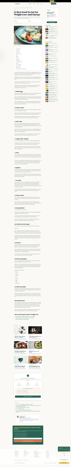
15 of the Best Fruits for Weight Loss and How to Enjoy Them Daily (25, 316)
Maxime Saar (16, 21)
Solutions (38, 3)
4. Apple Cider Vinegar (19, 53)
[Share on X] (18, 24)
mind (27, 215)
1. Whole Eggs (17, 49)
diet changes (36, 77)
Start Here (30, 3)
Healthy (16, 77)
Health (15, 9)
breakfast (20, 101)
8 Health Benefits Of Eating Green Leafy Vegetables (27, 404)
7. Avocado (17, 57)
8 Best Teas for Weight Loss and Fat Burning (22, 319)
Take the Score (54, 3)
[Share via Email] (20, 24)
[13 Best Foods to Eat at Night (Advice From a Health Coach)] (35, 330)
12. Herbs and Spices (18, 64)
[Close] (55, 1)
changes (34, 109)
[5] (29, 231)
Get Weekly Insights (52, 22)
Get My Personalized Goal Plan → (28, 396)
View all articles (21, 421)
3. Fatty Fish (17, 52)
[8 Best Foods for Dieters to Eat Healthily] (35, 345)
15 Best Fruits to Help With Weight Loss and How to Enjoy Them (20, 351)
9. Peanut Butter (18, 60)
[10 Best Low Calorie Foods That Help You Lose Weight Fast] (21, 330)
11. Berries (17, 63)
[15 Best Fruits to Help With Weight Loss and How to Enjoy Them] (21, 345)
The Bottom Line (18, 67)
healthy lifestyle (20, 140)
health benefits (27, 182)
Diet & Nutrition (17, 364)
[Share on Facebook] (14, 24)
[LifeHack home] (17, 3)
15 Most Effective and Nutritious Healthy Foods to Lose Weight (25, 317)
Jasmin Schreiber (19, 45)
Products (34, 3)
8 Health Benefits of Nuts (21, 408)
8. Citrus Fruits (18, 59)
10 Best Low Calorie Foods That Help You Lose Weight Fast (20, 337)
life (38, 197)
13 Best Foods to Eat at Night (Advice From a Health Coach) (35, 337)
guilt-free (34, 156)
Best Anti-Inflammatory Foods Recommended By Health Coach (34, 366)
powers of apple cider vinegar (35, 140)
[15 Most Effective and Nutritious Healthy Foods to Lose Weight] (21, 360)
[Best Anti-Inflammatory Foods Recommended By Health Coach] (35, 360)
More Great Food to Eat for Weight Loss (21, 68)
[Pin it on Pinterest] (16, 24)
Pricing (41, 3)
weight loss (33, 72)
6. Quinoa (17, 56)
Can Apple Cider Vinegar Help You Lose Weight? (23, 407)
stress (21, 131)
